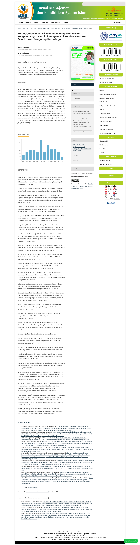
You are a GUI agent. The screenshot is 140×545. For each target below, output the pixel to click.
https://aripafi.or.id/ (64, 539)
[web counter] (111, 203)
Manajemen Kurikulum (63, 438)
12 (32, 488)
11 (30, 488)
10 (28, 488)
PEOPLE (45, 22)
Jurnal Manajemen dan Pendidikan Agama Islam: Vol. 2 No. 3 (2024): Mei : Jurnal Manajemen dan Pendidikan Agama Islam (57, 444)
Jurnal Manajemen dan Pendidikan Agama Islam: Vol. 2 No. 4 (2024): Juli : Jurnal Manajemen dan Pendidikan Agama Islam (56, 429)
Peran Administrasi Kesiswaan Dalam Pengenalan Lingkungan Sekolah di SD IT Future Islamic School (57, 479)
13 (34, 488)
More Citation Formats (81, 132)
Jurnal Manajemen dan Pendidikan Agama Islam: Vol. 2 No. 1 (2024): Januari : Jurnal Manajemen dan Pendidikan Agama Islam (55, 481)
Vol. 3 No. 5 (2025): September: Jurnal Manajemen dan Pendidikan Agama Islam (58, 28)
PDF (75, 84)
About (36, 22)
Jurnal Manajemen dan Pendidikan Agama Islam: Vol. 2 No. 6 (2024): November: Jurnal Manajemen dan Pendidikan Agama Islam (57, 463)
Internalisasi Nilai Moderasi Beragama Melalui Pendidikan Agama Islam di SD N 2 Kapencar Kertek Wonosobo (54, 427)
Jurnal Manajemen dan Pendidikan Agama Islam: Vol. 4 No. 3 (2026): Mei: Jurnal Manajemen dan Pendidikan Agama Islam (56, 475)
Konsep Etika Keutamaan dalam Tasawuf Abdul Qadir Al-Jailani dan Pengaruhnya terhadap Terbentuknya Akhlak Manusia (54, 508)
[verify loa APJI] (111, 41)
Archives (26, 28)
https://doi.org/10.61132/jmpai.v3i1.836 (33, 62)
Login (21, 22)
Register (28, 22)
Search (118, 22)
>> (37, 488)
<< (18, 488)
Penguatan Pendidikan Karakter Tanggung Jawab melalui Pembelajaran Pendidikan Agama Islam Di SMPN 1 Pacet (57, 461)
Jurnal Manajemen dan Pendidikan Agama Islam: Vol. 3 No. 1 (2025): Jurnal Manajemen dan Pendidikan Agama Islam (56, 504)
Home (20, 28)
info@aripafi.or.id (82, 539)
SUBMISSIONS (56, 22)
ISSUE (66, 22)
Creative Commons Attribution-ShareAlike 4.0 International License (82, 186)
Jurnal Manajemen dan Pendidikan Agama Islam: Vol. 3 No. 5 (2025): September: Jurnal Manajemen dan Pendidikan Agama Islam (55, 439)
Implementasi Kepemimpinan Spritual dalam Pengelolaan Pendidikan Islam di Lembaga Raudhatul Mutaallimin (55, 473)
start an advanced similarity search (37, 492)
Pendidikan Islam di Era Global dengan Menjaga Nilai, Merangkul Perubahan (66, 466)
